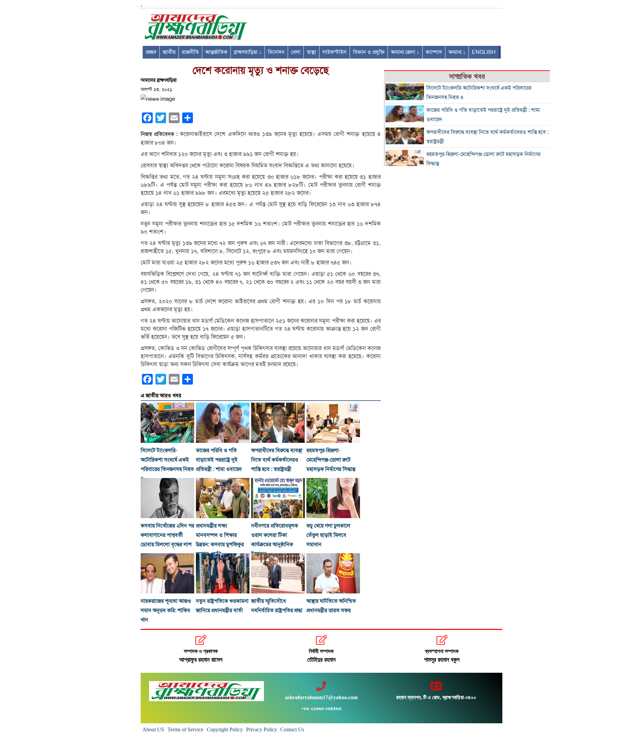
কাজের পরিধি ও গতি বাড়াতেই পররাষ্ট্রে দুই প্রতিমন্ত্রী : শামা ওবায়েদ (219, 460)
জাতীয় (169, 52)
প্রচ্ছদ (151, 52)
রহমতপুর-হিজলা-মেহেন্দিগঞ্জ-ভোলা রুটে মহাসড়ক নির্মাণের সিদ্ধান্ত (330, 460)
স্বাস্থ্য (311, 52)
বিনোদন (276, 52)
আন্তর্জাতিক (216, 52)
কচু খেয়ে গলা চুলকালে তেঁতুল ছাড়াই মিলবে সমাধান (328, 535)
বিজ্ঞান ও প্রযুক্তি (368, 52)
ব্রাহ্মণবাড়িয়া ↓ (248, 52)
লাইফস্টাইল (335, 52)
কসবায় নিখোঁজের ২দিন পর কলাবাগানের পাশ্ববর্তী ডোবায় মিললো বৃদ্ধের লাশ (167, 535)
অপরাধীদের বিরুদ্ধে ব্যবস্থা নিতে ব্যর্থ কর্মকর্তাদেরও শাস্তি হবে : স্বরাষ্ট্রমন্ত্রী (276, 460)
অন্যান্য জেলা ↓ (405, 52)
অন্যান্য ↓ (457, 52)
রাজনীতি (190, 52)
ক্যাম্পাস (434, 52)
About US (153, 729)
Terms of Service (185, 729)
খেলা (295, 52)
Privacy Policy (261, 729)
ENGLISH (484, 52)
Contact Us (292, 729)
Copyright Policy (225, 729)
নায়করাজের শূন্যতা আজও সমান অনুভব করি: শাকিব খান (166, 610)
